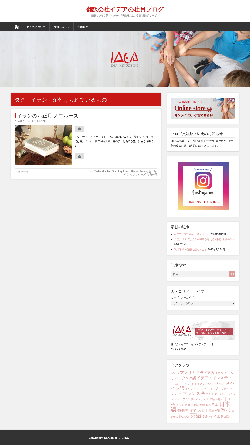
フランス (176, 394)
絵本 (205, 410)
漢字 (193, 410)
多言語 (202, 405)
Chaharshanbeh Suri (105, 171)
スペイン (218, 383)
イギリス (221, 373)
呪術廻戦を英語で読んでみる (190, 249)
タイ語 (194, 388)
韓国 (216, 416)
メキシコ (176, 399)
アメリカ (188, 372)
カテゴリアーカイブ (182, 297)
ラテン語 (188, 399)
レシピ (198, 399)
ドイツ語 (213, 388)
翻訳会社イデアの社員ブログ (125, 8)
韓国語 (225, 416)
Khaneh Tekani (138, 171)
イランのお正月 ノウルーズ (48, 115)
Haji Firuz (123, 171)
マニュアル (229, 394)
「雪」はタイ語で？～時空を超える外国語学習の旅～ (204, 239)
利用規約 (82, 27)
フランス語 (194, 393)
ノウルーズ (139, 174)
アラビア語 (205, 373)
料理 (208, 405)
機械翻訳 (183, 410)
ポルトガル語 (214, 394)
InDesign (175, 373)
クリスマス (206, 383)
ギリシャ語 (193, 383)
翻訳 (226, 410)
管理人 (21, 121)
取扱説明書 (183, 405)
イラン (127, 174)
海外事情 (23, 171)
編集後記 (214, 410)
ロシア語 (209, 399)
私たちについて (36, 27)
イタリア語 (187, 378)
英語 (195, 415)
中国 (219, 399)
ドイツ (202, 389)
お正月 (152, 171)
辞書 (210, 417)
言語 (205, 416)
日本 (215, 405)
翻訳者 (184, 416)
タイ (187, 389)
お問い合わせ (61, 27)
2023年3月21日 (39, 121)
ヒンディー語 (225, 389)
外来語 (194, 405)
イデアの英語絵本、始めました (192, 234)
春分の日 (152, 174)
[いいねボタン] (79, 129)
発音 (199, 411)
